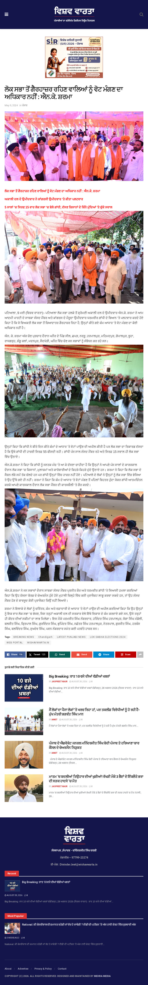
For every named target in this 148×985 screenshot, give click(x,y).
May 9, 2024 (11, 105)
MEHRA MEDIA (102, 976)
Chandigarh (45, 637)
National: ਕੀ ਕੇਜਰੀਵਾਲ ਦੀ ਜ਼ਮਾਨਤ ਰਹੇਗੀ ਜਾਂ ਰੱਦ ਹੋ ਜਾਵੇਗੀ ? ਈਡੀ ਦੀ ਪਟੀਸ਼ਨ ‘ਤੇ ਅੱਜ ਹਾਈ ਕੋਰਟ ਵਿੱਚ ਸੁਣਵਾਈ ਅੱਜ (79, 924)
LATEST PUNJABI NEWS (71, 637)
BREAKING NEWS (23, 637)
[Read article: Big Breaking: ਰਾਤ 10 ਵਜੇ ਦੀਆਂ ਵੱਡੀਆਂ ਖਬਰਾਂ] (24, 688)
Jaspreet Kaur (59, 681)
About (8, 968)
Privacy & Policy (43, 968)
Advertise (23, 968)
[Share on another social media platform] (140, 655)
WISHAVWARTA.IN (38, 642)
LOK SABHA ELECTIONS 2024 (107, 637)
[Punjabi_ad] (74, 57)
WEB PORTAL (15, 642)
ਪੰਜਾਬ (24, 105)
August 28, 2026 (79, 681)
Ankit (54, 720)
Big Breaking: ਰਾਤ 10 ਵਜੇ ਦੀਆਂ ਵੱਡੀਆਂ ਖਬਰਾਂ (79, 676)
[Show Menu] (6, 14)
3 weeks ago (12, 938)
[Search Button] (141, 14)
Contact (62, 968)
